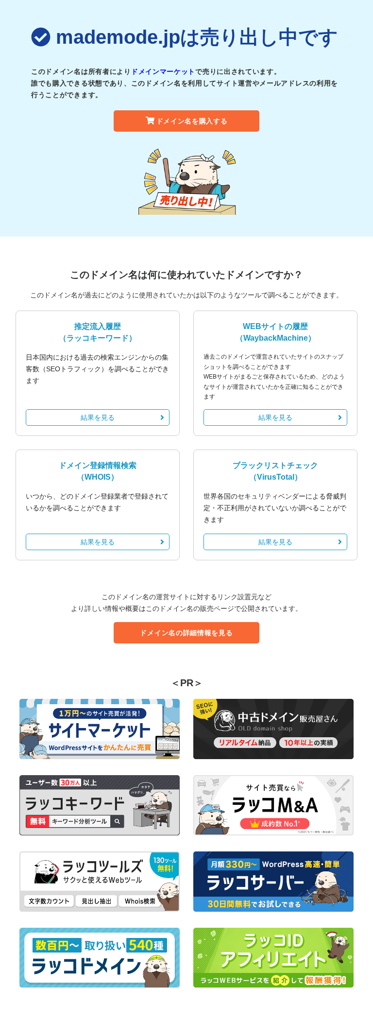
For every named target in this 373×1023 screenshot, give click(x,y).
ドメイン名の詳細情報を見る (186, 633)
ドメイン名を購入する (192, 121)
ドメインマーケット (163, 71)
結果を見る (98, 417)
